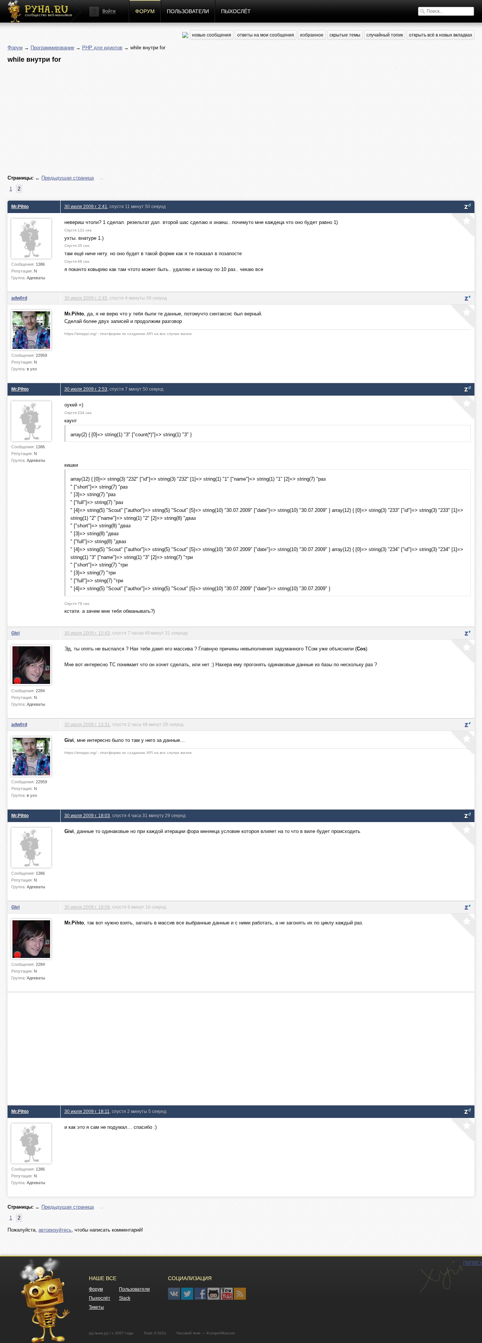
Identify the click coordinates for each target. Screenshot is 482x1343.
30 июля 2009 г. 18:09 (87, 906)
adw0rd (19, 297)
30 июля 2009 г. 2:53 (85, 389)
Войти (109, 11)
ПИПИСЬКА (441, 1276)
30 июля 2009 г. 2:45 (85, 297)
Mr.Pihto (20, 206)
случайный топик (384, 35)
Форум (145, 11)
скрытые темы (344, 35)
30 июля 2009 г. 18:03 (87, 815)
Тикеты (96, 1307)
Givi (15, 632)
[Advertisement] (233, 119)
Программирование (52, 47)
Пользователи (188, 11)
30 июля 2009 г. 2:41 (85, 206)
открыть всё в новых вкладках (440, 35)
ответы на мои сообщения (265, 35)
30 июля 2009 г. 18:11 (87, 1111)
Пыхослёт (236, 11)
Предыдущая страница (67, 178)
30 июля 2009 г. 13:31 (87, 724)
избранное (311, 35)
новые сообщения (211, 35)
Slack (124, 1298)
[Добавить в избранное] (462, 225)
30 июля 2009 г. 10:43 (87, 632)
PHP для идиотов (102, 47)
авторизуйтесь (55, 1230)
